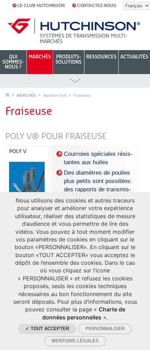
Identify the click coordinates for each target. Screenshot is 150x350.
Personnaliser (105, 328)
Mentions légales (75, 340)
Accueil (7, 95)
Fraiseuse (82, 95)
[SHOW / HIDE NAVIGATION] (75, 81)
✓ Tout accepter (47, 328)
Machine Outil (54, 95)
